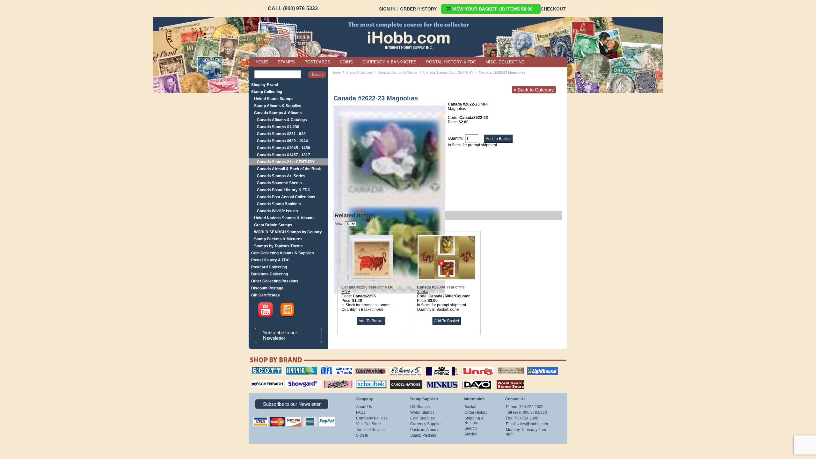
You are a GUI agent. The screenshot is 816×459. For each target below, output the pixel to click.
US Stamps (420, 406)
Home (336, 72)
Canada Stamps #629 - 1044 (282, 141)
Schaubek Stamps (367, 379)
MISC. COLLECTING (505, 62)
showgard (291, 379)
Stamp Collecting (266, 92)
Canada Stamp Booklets (279, 204)
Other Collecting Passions (274, 281)
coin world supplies (368, 366)
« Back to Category (534, 89)
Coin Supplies (422, 418)
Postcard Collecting (269, 267)
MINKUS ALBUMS (436, 379)
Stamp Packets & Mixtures (278, 239)
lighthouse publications (534, 368)
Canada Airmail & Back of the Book (289, 169)
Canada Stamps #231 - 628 (281, 134)
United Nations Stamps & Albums (284, 218)
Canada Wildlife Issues (277, 211)
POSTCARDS (317, 62)
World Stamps (422, 412)
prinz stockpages (435, 366)
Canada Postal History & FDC (283, 190)
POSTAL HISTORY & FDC (451, 62)
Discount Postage (267, 288)
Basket (470, 406)
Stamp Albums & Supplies (277, 106)
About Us (364, 406)
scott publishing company (262, 368)
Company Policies (372, 418)
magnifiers (258, 379)
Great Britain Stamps (273, 225)
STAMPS (286, 62)
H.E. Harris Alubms (402, 366)
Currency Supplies (426, 424)
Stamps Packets (400, 379)
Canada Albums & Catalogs (282, 120)
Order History (418, 8)
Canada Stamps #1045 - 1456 (283, 148)
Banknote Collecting (269, 274)
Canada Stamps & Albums (278, 113)
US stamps (499, 366)
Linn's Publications (471, 366)
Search (470, 428)
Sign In (387, 8)
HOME (262, 62)
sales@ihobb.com (532, 424)
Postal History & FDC (270, 260)
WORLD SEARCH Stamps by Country (288, 232)
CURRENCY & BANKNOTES (389, 62)
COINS (346, 62)
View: (339, 223)
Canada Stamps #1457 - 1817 (283, 155)
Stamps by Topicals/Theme (278, 246)
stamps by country (505, 379)
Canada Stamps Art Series (281, 176)
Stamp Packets (423, 435)
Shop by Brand (264, 85)
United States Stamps (274, 99)
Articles (470, 434)
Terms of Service (370, 429)
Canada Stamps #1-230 (278, 127)
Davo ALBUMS (468, 379)
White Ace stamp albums (331, 381)
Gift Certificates (265, 295)
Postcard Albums (424, 429)
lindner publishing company (298, 368)
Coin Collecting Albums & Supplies (282, 253)
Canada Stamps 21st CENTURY (286, 162)
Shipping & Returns (474, 420)
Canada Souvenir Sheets (279, 183)
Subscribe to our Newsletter (280, 335)
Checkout (553, 8)
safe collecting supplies (329, 368)
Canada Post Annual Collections (286, 197)
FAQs (360, 412)
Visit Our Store (368, 424)
